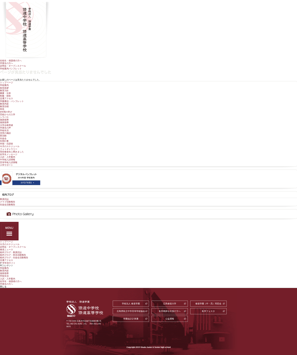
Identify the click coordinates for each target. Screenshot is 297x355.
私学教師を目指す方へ (170, 311)
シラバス (4, 117)
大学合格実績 (6, 125)
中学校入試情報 (7, 159)
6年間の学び (6, 112)
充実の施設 (5, 133)
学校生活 (4, 130)
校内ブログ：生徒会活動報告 (14, 257)
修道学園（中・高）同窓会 (208, 303)
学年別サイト (8, 263)
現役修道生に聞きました (12, 151)
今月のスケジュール (9, 146)
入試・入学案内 (7, 157)
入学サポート (6, 165)
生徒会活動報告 (7, 204)
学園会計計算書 (130, 318)
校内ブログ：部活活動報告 (13, 255)
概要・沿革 (5, 93)
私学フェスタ (208, 311)
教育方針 (4, 90)
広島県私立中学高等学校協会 (131, 311)
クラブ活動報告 (7, 202)
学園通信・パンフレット (12, 101)
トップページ (6, 82)
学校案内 (4, 85)
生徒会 (3, 138)
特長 (2, 109)
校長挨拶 (4, 88)
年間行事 (4, 141)
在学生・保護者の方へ (11, 281)
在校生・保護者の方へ (11, 60)
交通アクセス (6, 98)
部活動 (3, 135)
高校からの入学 (7, 114)
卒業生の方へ (6, 63)
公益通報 (169, 318)
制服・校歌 (5, 96)
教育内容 (4, 104)
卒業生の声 (5, 128)
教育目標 (4, 106)
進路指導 (4, 119)
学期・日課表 (6, 143)
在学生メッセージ (8, 154)
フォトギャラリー (8, 149)
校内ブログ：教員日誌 (11, 252)
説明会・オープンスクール (13, 66)
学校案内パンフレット (11, 68)
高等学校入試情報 (8, 162)
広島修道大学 (169, 303)
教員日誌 (4, 199)
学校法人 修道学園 (131, 303)
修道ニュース (6, 249)
